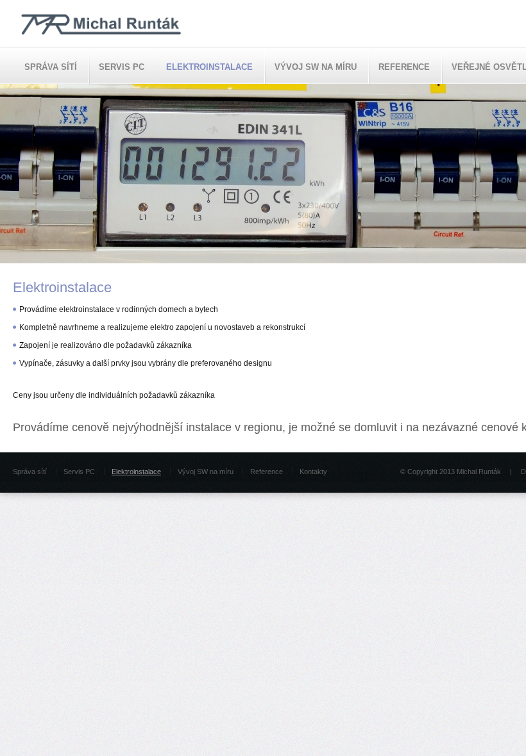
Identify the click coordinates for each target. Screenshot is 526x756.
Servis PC (121, 67)
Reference (404, 67)
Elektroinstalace (209, 67)
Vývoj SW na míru (316, 67)
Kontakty (313, 471)
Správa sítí (50, 67)
